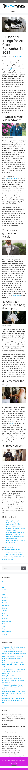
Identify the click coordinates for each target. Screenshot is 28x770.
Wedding (11, 547)
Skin (3, 624)
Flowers (4, 603)
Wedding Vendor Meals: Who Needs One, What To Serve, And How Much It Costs (13, 693)
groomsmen (6, 552)
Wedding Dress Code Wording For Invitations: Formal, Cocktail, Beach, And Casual (13, 680)
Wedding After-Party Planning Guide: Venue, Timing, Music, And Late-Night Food (14, 671)
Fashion (4, 600)
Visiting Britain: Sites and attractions (13, 676)
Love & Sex (5, 616)
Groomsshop (17, 295)
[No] (26, 763)
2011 (3, 584)
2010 (3, 582)
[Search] (23, 568)
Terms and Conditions (10, 767)
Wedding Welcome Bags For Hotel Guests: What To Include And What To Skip (13, 687)
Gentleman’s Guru (11, 178)
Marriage (5, 618)
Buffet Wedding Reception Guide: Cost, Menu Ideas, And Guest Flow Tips (13, 664)
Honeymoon (6, 605)
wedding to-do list (11, 69)
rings (11, 423)
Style (6, 547)
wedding (20, 552)
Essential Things (9, 549)
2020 (4, 589)
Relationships (6, 621)
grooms (17, 549)
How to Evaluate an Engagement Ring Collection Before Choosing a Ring (12, 658)
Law (3, 613)
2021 (3, 592)
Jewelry (4, 610)
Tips (3, 629)
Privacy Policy (19, 767)
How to (4, 608)
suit (15, 552)
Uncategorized (7, 631)
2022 (4, 595)
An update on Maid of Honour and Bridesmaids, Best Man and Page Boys (13, 700)
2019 (3, 587)
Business (5, 597)
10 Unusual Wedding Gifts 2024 (14, 554)
